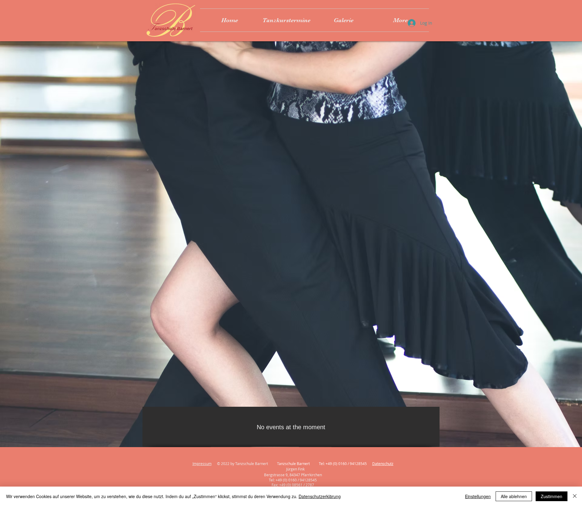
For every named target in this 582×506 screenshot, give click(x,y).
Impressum (202, 463)
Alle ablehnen (514, 496)
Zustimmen (551, 496)
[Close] (574, 496)
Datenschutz (382, 463)
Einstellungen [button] (478, 496)
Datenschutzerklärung (320, 496)
